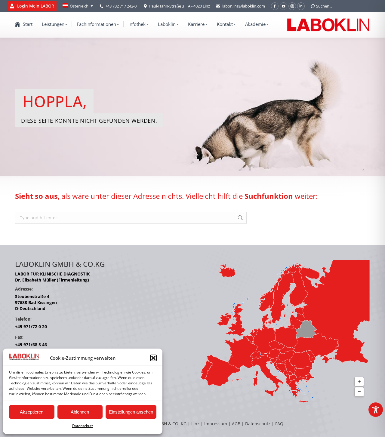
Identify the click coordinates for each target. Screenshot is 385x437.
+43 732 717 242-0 (121, 6)
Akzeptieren (31, 411)
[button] (153, 358)
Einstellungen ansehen (131, 411)
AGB (237, 423)
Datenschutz (82, 425)
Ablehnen (80, 411)
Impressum (215, 423)
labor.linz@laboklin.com (243, 6)
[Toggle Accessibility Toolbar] (375, 409)
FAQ (279, 423)
